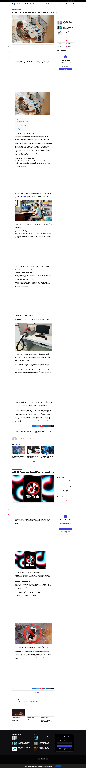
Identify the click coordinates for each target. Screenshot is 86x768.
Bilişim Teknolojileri (28, 3)
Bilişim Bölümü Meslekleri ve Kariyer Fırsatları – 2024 (32, 457)
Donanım (39, 3)
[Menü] (12, 4)
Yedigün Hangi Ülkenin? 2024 (32, 719)
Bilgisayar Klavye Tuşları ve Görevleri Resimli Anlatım (44, 748)
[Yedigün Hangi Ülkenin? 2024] (33, 712)
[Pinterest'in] (9, 57)
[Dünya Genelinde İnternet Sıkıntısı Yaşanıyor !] (18, 712)
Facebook (21, 650)
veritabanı (24, 196)
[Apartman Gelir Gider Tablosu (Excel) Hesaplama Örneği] (59, 22)
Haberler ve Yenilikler (17, 469)
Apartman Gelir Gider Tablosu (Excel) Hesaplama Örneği (68, 22)
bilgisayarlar (30, 162)
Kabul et (58, 766)
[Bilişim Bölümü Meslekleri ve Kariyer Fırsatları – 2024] (33, 449)
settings (51, 766)
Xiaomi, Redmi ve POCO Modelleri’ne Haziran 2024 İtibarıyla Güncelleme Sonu (46, 720)
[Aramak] (73, 4)
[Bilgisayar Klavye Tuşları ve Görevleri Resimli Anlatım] (36, 749)
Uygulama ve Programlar (55, 3)
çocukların (38, 575)
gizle (19, 119)
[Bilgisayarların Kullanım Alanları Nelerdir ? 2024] (33, 29)
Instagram (27, 650)
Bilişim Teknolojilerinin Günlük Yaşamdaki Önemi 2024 (18, 457)
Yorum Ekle (33, 461)
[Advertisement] (33, 53)
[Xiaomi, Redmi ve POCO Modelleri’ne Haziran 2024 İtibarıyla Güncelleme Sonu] (47, 712)
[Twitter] (9, 52)
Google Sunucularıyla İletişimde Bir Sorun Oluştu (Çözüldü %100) (68, 27)
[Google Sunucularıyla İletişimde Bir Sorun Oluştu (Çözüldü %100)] (59, 27)
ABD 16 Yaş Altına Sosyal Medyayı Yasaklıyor (23, 431)
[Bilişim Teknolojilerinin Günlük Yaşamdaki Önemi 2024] (18, 449)
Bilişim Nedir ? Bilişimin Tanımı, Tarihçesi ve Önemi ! (47, 457)
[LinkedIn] (9, 54)
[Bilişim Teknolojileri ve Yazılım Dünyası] (18, 4)
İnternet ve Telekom (66, 3)
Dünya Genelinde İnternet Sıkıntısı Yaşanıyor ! (17, 720)
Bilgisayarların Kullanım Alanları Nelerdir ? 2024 (43, 694)
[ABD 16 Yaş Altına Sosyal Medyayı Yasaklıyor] (33, 488)
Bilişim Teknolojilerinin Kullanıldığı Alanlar (67, 32)
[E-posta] (9, 59)
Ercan (19, 437)
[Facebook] (9, 49)
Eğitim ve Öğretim (45, 3)
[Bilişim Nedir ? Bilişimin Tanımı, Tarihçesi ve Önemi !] (47, 449)
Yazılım (34, 3)
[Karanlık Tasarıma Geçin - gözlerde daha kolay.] (71, 3)
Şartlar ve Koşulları (68, 71)
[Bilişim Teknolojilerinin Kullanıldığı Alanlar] (59, 32)
